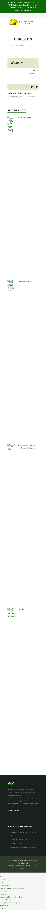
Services (3, 880)
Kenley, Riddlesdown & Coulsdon (11, 897)
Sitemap (11, 866)
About (2, 877)
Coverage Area (5, 885)
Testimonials (4, 905)
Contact (2, 908)
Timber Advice (19, 866)
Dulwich (3, 891)
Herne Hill (3, 894)
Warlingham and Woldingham (10, 903)
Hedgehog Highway (24, 117)
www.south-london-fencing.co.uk (24, 860)
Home (21, 45)
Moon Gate (21, 609)
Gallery (2, 882)
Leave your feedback (25, 281)
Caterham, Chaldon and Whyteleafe (12, 888)
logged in (19, 97)
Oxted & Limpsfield (6, 900)
